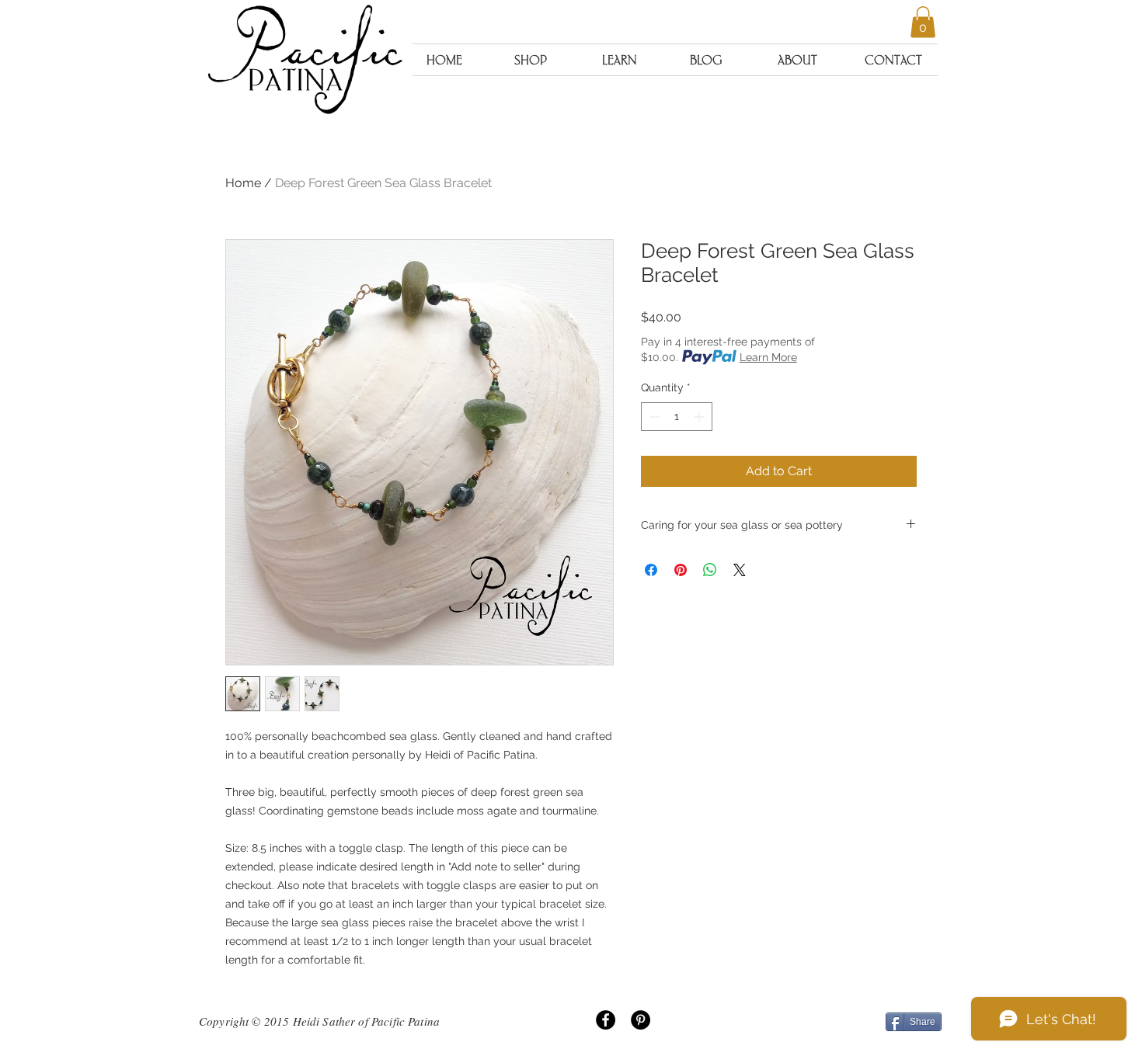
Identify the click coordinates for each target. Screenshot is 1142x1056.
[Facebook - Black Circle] (605, 1020)
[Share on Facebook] (651, 570)
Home (243, 182)
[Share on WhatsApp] (710, 570)
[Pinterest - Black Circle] (640, 1020)
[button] (923, 22)
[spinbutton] (677, 416)
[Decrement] (653, 416)
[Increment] (700, 416)
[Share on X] (739, 570)
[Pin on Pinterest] (680, 570)
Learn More (768, 357)
